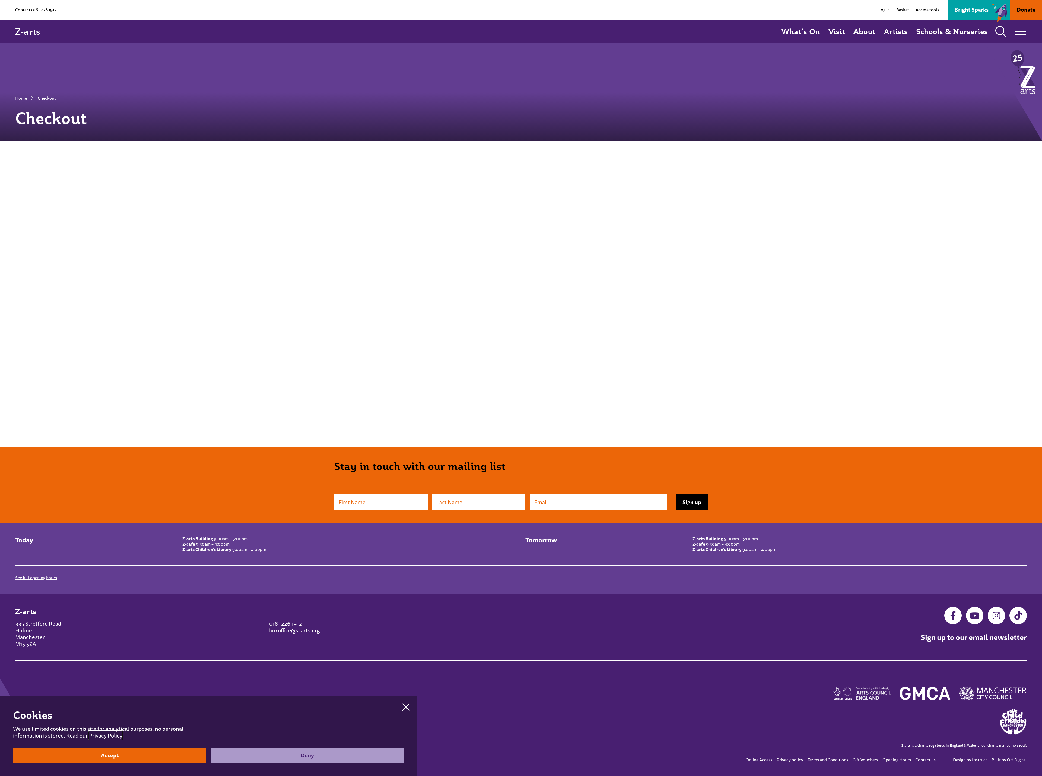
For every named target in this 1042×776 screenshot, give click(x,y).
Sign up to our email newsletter (974, 637)
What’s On (801, 31)
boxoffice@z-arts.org (294, 630)
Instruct (979, 759)
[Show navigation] (1020, 31)
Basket (902, 9)
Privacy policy (790, 759)
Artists (896, 31)
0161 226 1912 (44, 9)
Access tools (927, 9)
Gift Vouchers (865, 759)
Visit (836, 31)
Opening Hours (896, 759)
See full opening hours (36, 577)
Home (21, 98)
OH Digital (1017, 759)
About (864, 31)
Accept (110, 755)
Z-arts (27, 31)
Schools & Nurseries (952, 31)
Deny (307, 755)
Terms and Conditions (828, 759)
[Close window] (405, 707)
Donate (1026, 9)
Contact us (925, 759)
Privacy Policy (105, 735)
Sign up (691, 502)
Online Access (759, 759)
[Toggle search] (1000, 31)
